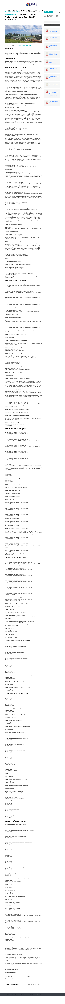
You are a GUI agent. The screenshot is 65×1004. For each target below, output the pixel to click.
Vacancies (23, 10)
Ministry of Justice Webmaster (25, 45)
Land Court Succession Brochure (54, 61)
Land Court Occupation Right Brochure (54, 77)
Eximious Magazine (40, 994)
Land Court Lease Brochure (53, 69)
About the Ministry (12, 10)
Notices (34, 10)
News (29, 10)
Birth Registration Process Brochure (53, 30)
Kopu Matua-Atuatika (10, 22)
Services (42, 10)
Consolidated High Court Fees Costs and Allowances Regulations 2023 (53, 93)
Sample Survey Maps (53, 84)
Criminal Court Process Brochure (53, 54)
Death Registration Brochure (53, 46)
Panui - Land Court (12, 14)
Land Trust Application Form (54, 102)
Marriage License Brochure (53, 38)
